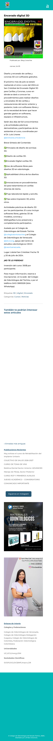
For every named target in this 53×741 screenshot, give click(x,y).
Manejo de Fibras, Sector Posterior (19, 472)
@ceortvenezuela (12, 247)
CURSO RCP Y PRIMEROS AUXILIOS (19, 476)
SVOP (6, 663)
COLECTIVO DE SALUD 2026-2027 (17, 408)
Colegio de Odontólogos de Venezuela (21, 632)
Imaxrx (25, 663)
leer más (10, 372)
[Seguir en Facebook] (22, 711)
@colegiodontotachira (14, 234)
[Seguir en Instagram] (31, 711)
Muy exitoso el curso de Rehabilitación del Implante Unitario (20, 349)
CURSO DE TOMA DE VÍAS (15, 464)
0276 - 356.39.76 (18, 685)
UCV (9, 653)
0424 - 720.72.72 (18, 689)
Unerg (14, 653)
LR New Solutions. (31, 738)
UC (5, 653)
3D (14, 293)
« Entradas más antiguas (14, 444)
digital (20, 293)
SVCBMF (17, 663)
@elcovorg (9, 241)
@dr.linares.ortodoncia (14, 138)
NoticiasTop (25, 414)
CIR (29, 663)
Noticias (25, 297)
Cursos (17, 297)
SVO (11, 663)
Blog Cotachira (16, 354)
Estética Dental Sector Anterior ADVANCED (23, 468)
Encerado (28, 293)
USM (19, 653)
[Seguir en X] (26, 711)
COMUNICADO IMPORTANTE (16, 483)
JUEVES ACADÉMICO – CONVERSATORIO (22, 479)
